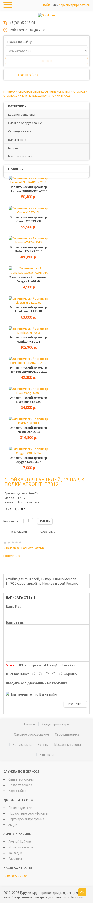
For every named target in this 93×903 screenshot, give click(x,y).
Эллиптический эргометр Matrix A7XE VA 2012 (28, 249)
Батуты (13, 148)
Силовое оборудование (37, 91)
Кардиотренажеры (21, 114)
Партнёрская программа (26, 819)
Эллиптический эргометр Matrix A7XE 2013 (28, 339)
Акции (12, 824)
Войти (47, 5)
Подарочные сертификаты (28, 813)
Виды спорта (17, 140)
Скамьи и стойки (71, 91)
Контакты (46, 755)
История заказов (20, 847)
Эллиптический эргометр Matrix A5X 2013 (28, 430)
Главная (9, 91)
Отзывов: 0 (11, 548)
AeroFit (33, 493)
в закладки (19, 531)
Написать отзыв (32, 548)
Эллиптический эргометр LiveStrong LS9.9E (28, 400)
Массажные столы (20, 156)
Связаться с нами (21, 779)
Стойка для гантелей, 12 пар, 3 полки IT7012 (36, 95)
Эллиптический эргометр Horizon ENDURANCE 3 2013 (28, 369)
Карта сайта (17, 791)
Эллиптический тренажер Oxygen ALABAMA (28, 279)
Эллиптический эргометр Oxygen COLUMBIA (28, 460)
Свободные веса (20, 131)
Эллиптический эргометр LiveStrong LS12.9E (28, 309)
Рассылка (15, 858)
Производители (20, 807)
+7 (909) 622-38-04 (15, 876)
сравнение (48, 531)
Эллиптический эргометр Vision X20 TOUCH (28, 219)
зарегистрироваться (74, 5)
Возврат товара (20, 785)
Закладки (15, 853)
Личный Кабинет (20, 841)
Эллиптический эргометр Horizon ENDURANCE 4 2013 (28, 189)
